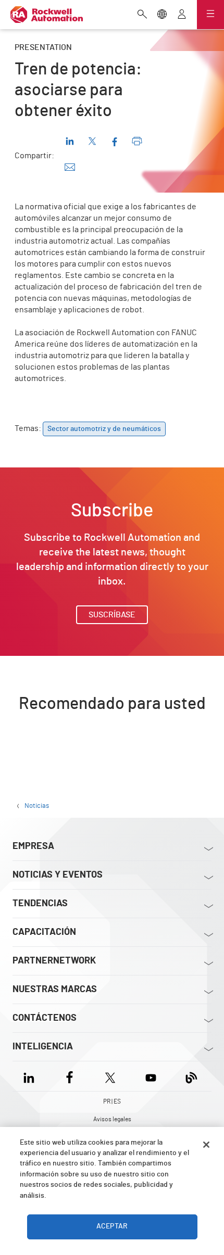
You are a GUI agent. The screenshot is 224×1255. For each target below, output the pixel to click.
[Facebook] (69, 1076)
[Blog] (191, 1076)
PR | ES (112, 1101)
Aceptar (112, 1226)
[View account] (181, 15)
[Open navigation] (210, 14)
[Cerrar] (206, 1144)
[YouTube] (151, 1076)
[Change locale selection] (162, 15)
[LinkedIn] (31, 1076)
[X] (110, 1076)
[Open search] (142, 15)
